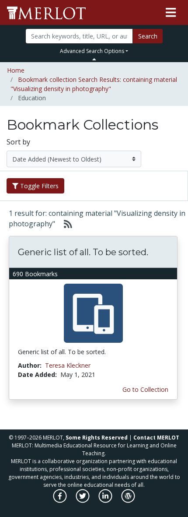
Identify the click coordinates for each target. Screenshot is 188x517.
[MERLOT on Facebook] (60, 500)
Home (15, 70)
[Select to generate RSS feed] (64, 223)
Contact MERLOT (156, 437)
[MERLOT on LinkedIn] (106, 500)
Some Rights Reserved (97, 437)
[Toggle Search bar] (94, 59)
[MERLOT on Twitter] (83, 500)
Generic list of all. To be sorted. (83, 252)
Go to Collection (145, 389)
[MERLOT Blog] (128, 500)
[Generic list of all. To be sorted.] (93, 313)
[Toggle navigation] (170, 12)
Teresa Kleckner (68, 365)
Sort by (18, 142)
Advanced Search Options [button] (92, 51)
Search (147, 36)
